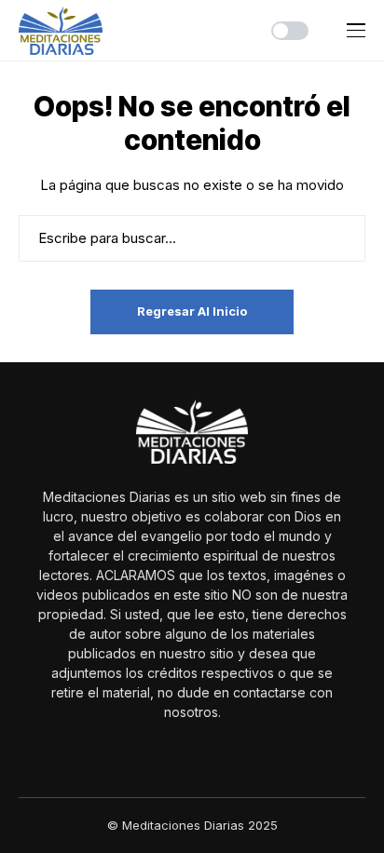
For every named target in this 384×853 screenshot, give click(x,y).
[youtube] (205, 752)
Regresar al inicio (192, 311)
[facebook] (179, 752)
